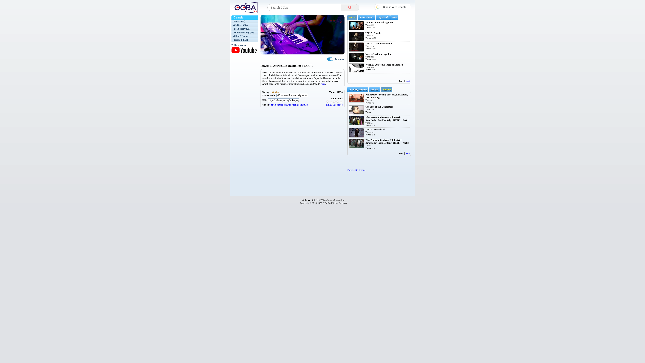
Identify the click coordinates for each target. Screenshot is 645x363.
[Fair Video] (331, 101)
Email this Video (334, 104)
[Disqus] (303, 150)
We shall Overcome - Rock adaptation (384, 64)
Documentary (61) (244, 32)
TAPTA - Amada (373, 33)
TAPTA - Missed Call (375, 129)
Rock (299, 104)
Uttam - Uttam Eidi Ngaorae (379, 22)
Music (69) (239, 21)
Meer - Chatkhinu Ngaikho (379, 54)
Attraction (291, 104)
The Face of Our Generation (379, 106)
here (323, 84)
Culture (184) (241, 25)
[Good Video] (337, 101)
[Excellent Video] (341, 101)
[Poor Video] (327, 101)
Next (408, 81)
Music (305, 104)
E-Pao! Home (241, 36)
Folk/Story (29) (242, 28)
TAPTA (272, 104)
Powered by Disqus (356, 170)
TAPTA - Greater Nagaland (379, 43)
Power (280, 104)
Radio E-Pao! (241, 39)
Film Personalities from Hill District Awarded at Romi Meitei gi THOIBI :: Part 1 (387, 119)
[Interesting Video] (334, 101)
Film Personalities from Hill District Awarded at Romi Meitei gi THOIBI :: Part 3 (387, 141)
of (285, 104)
